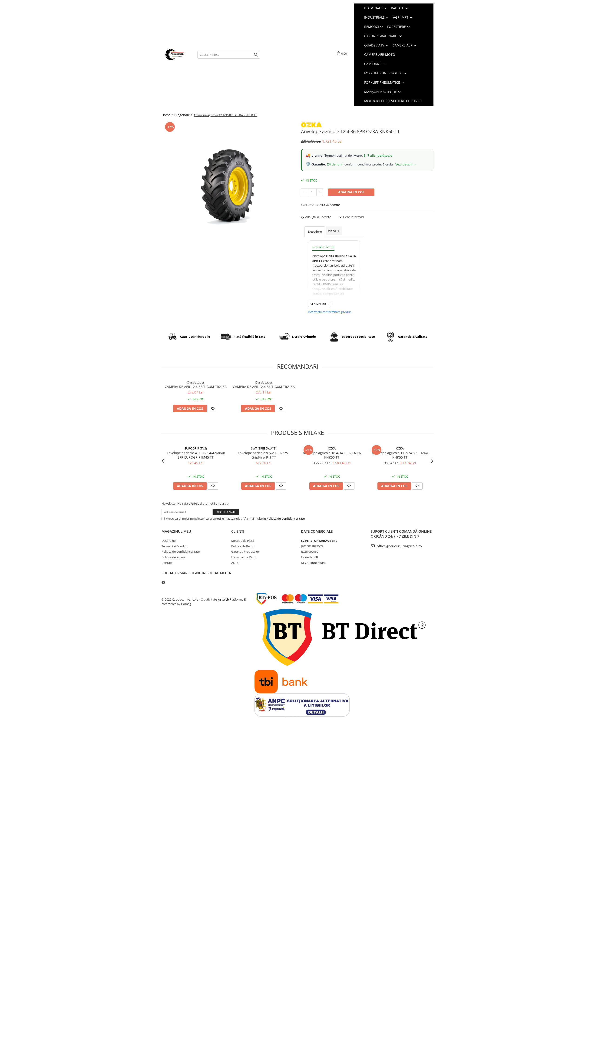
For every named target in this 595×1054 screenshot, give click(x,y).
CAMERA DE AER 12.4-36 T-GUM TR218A (196, 386)
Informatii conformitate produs (329, 312)
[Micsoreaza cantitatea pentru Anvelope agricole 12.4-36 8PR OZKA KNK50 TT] (304, 192)
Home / (168, 115)
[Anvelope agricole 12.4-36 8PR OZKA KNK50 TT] (228, 187)
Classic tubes (196, 382)
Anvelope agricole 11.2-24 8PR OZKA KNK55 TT (400, 455)
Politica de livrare (173, 557)
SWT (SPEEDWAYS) (263, 448)
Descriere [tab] (315, 231)
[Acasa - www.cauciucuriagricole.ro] (176, 54)
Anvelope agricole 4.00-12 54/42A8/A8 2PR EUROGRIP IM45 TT (195, 455)
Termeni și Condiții (174, 546)
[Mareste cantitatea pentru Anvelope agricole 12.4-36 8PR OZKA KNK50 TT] (319, 192)
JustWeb (223, 599)
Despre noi (169, 541)
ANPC (235, 563)
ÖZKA (332, 448)
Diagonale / (183, 115)
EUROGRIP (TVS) (196, 448)
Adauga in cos (351, 192)
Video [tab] (334, 231)
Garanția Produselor (245, 551)
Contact (167, 563)
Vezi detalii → (405, 164)
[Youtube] (163, 582)
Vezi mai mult (320, 304)
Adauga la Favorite (317, 217)
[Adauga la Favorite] (213, 408)
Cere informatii (353, 217)
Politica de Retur (242, 546)
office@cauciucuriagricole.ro (399, 546)
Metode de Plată (242, 541)
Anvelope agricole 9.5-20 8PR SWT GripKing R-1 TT (264, 455)
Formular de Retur (244, 557)
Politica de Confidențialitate (181, 551)
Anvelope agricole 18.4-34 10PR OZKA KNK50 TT (332, 455)
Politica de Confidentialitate (286, 518)
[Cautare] (256, 55)
